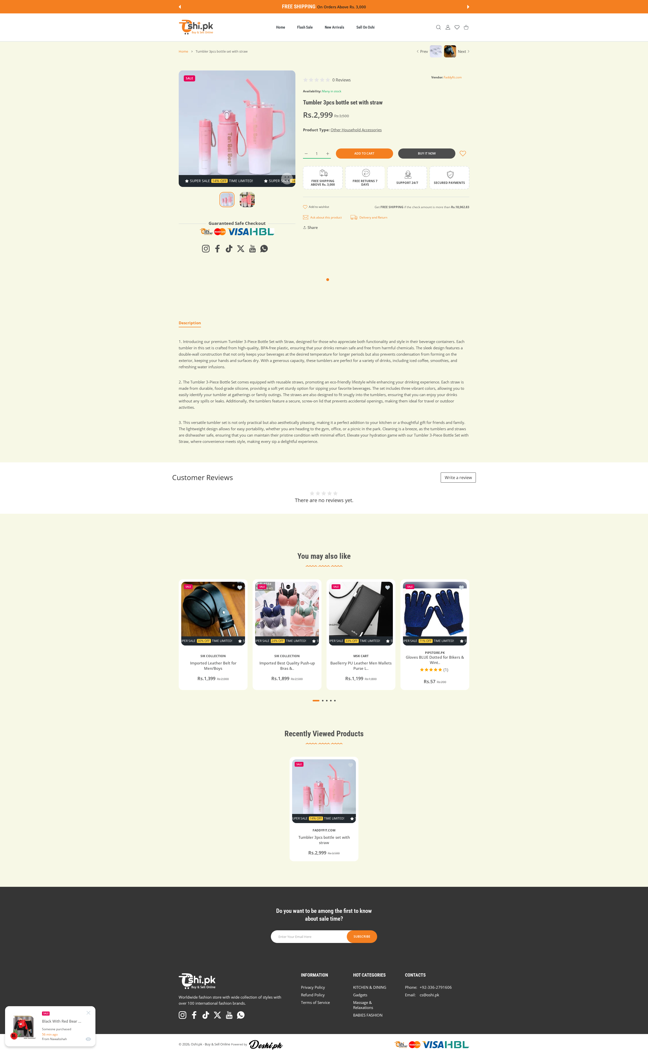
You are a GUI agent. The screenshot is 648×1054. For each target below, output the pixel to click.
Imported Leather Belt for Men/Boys (213, 665)
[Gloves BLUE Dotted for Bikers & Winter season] (435, 614)
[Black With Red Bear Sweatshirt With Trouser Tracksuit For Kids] (23, 1026)
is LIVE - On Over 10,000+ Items (338, 6)
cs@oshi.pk (429, 994)
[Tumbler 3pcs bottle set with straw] (324, 791)
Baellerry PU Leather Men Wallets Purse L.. (361, 665)
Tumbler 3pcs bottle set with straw (324, 840)
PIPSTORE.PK (435, 653)
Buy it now (427, 153)
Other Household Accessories (356, 129)
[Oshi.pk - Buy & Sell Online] (196, 27)
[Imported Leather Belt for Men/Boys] (213, 614)
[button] (180, 7)
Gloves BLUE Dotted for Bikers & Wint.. (435, 660)
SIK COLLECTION (213, 656)
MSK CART (361, 656)
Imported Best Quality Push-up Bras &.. (287, 665)
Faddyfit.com (453, 77)
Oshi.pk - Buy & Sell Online (210, 1044)
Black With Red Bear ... (61, 1021)
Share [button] (313, 227)
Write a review (458, 477)
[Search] (438, 27)
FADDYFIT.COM (324, 830)
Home (183, 51)
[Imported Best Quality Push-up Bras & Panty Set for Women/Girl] (287, 614)
